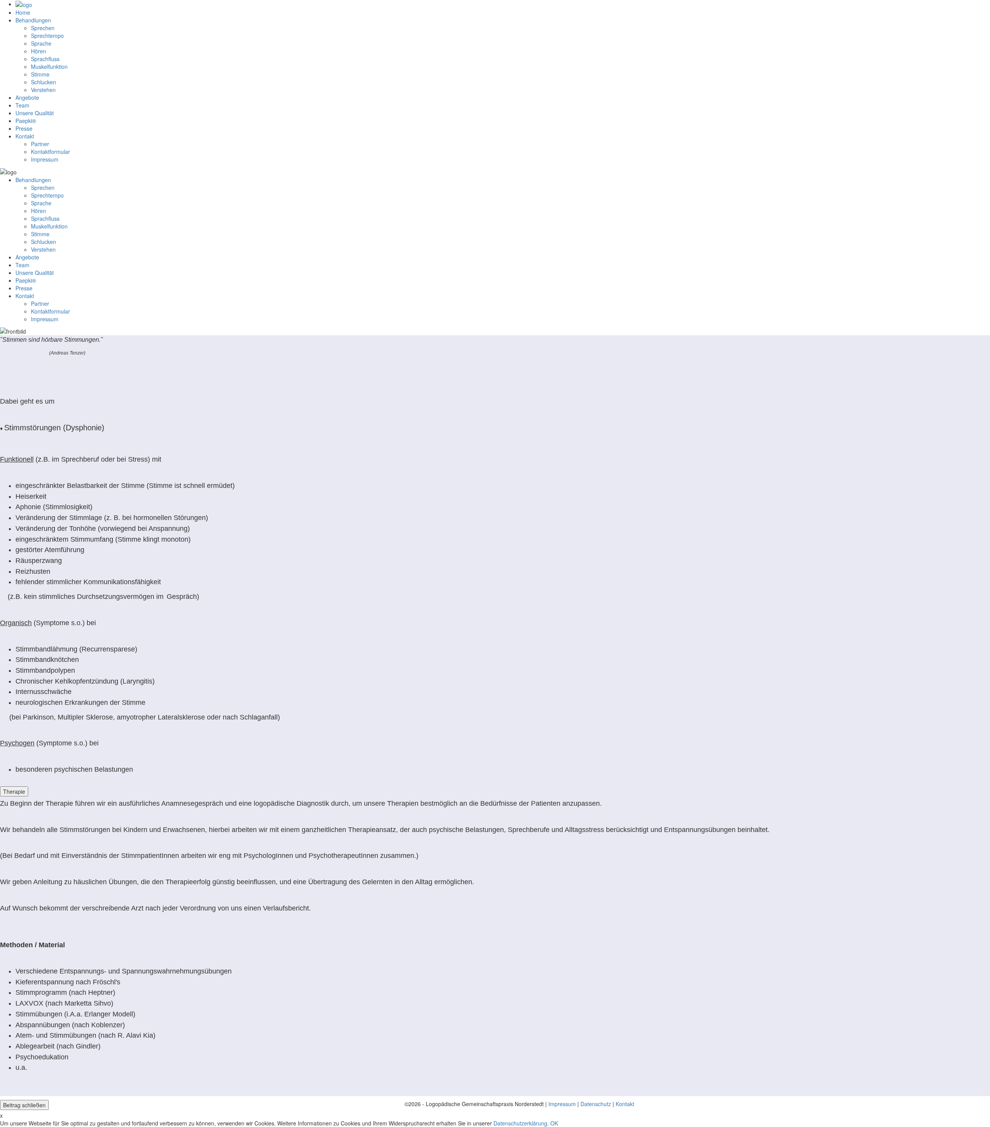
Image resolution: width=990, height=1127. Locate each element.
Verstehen (43, 90)
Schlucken (43, 82)
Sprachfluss (45, 59)
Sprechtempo (47, 35)
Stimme (40, 74)
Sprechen (43, 28)
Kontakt (625, 1104)
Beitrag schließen (24, 1105)
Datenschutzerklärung (520, 1123)
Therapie (14, 791)
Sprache (41, 43)
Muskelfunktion (49, 66)
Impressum (562, 1104)
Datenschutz (595, 1104)
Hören (38, 51)
